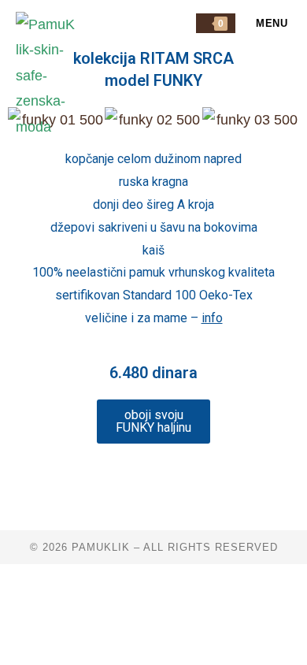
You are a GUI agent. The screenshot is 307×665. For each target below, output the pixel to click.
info (212, 317)
